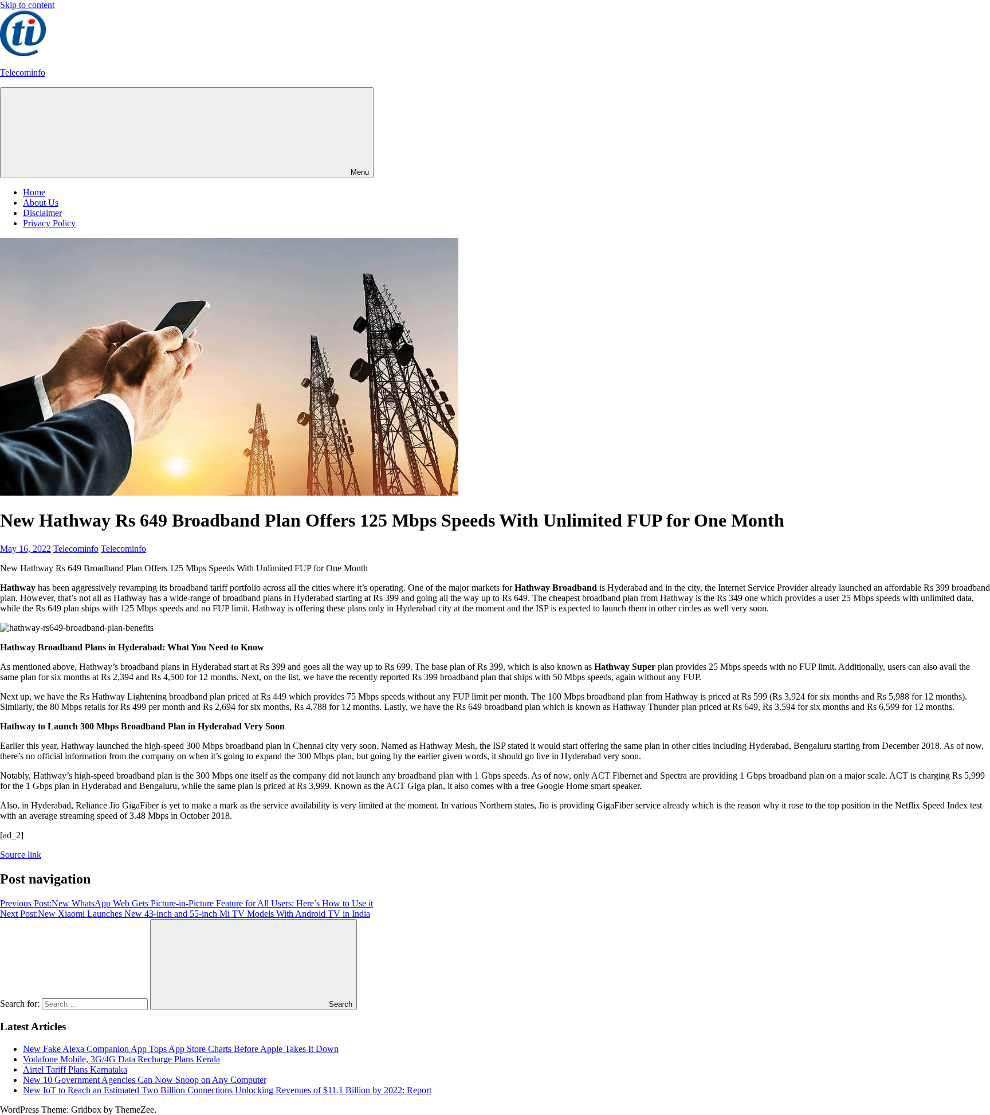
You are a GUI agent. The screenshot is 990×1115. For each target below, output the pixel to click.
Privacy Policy (49, 223)
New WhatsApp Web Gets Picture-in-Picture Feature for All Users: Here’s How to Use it (186, 903)
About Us (40, 202)
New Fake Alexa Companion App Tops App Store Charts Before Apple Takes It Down (181, 1049)
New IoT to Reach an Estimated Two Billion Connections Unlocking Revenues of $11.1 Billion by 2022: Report (227, 1090)
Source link (20, 854)
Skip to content (27, 5)
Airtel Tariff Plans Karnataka (75, 1069)
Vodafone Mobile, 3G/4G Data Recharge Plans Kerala (121, 1059)
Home (34, 192)
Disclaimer (42, 213)
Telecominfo (22, 72)
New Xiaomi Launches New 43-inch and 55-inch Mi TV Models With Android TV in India (185, 913)
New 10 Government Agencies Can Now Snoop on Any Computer (144, 1080)
